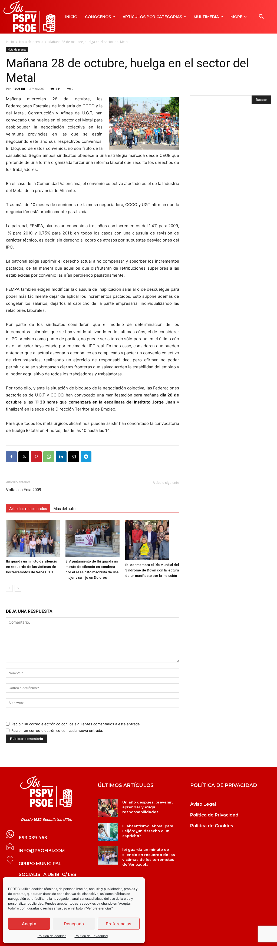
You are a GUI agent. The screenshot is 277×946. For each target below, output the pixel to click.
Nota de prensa (31, 41)
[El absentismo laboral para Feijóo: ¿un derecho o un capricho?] (108, 832)
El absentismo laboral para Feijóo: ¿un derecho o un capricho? (147, 831)
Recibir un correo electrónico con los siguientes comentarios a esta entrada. (76, 724)
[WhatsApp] (48, 456)
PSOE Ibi (18, 89)
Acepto (29, 923)
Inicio (10, 41)
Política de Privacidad (91, 936)
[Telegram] (86, 456)
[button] (261, 16)
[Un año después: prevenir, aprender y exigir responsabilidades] (108, 808)
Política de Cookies (211, 825)
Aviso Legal (203, 804)
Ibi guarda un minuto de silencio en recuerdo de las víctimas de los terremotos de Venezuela (31, 566)
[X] (23, 456)
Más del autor (65, 509)
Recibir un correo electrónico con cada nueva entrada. (57, 730)
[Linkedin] (61, 456)
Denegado (74, 923)
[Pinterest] (36, 456)
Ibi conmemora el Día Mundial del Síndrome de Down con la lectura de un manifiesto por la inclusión (152, 570)
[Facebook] (11, 456)
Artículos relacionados (28, 509)
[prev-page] (9, 588)
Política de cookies (52, 936)
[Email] (73, 456)
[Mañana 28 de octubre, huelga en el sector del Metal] (46, 791)
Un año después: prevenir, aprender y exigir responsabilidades (147, 807)
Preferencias (118, 923)
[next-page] (18, 588)
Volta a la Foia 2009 (23, 489)
